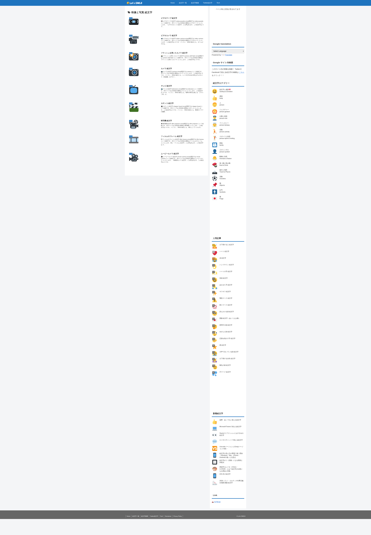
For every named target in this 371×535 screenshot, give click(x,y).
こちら (241, 72)
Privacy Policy (177, 516)
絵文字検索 (144, 516)
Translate (228, 55)
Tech (161, 516)
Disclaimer (168, 516)
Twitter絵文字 (154, 516)
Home (128, 516)
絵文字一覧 (135, 516)
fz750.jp (217, 502)
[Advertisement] (228, 24)
